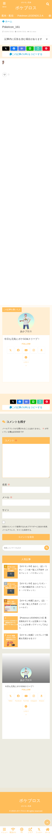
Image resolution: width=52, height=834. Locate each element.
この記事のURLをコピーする (27, 54)
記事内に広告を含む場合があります (23, 39)
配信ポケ (13, 832)
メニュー (4, 832)
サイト (5, 510)
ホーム (8, 21)
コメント (11, 440)
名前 (6, 484)
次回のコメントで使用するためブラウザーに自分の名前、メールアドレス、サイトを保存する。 (25, 528)
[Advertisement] (26, 192)
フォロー (39, 832)
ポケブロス (26, 7)
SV (22, 832)
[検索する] (46, 547)
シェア (30, 832)
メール (7, 497)
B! (22, 48)
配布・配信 (7, 15)
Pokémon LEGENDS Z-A (30, 15)
